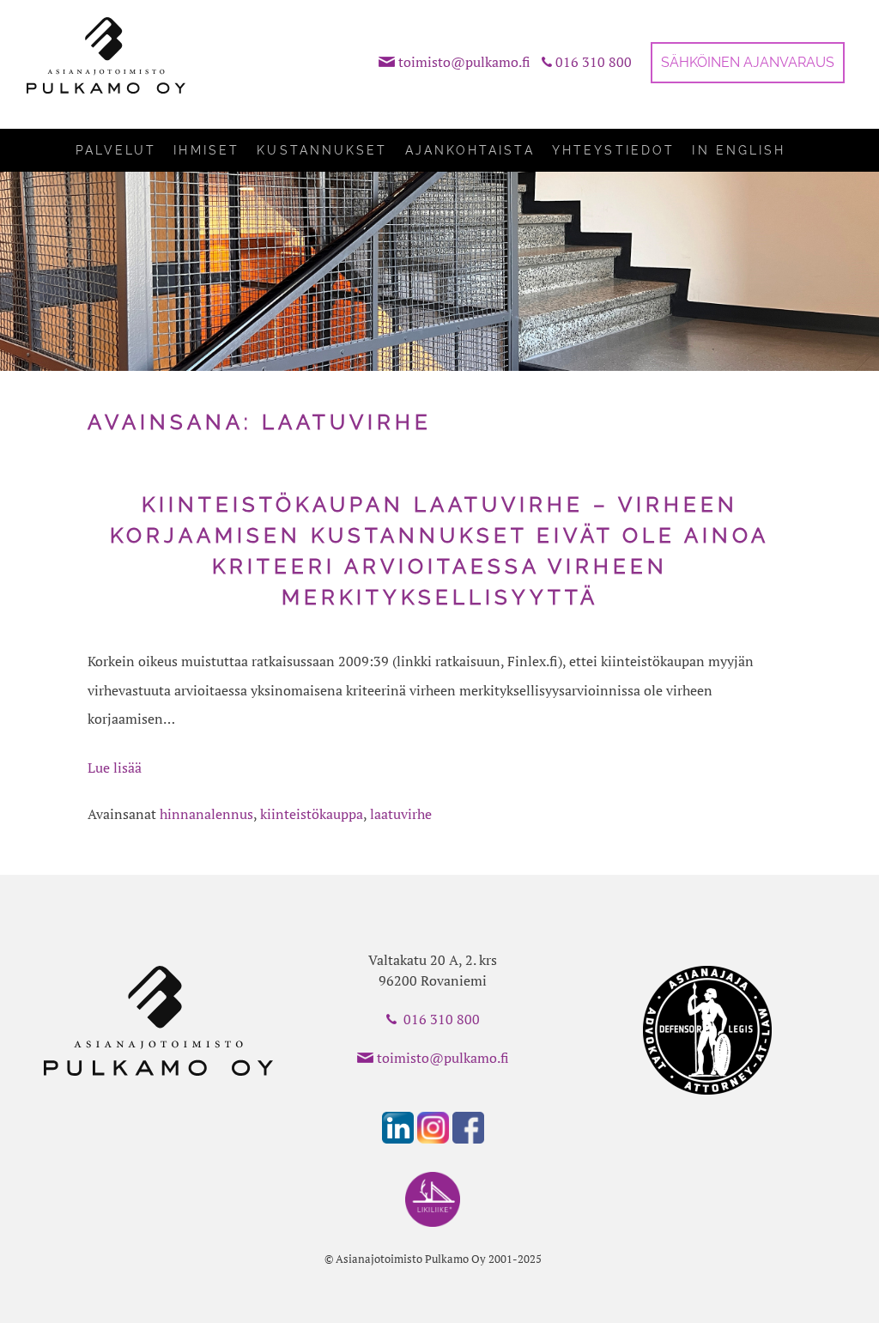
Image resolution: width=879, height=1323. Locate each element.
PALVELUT (116, 150)
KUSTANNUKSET (322, 150)
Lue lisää (115, 767)
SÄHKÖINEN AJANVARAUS (747, 62)
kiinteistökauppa (311, 813)
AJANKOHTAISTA (470, 150)
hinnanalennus (206, 813)
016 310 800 (593, 61)
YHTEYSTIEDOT (613, 150)
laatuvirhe (401, 813)
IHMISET (206, 150)
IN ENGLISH (738, 150)
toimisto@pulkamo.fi (464, 61)
